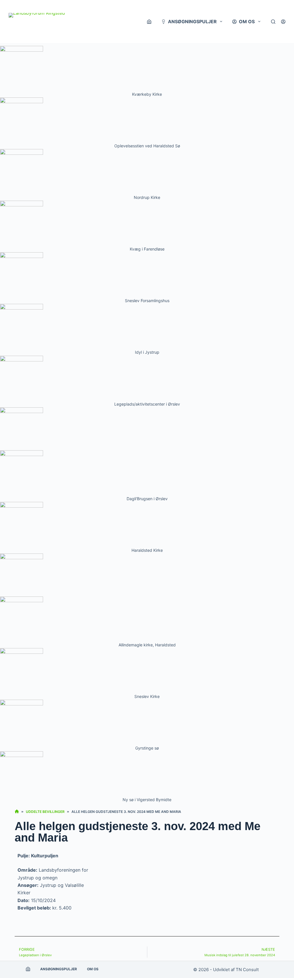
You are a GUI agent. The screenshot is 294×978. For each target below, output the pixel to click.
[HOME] (17, 811)
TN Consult (247, 969)
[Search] (273, 21)
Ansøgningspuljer (192, 21)
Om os (247, 21)
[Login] (283, 21)
